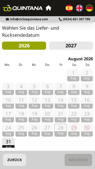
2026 (24, 45)
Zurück (14, 159)
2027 (71, 45)
